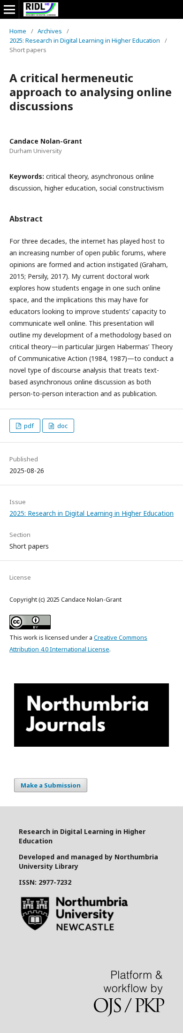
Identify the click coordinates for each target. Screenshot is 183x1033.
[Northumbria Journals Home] (91, 744)
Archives (50, 31)
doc (62, 425)
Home (17, 31)
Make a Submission (51, 785)
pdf (28, 425)
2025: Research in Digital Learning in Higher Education (84, 40)
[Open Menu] (9, 9)
